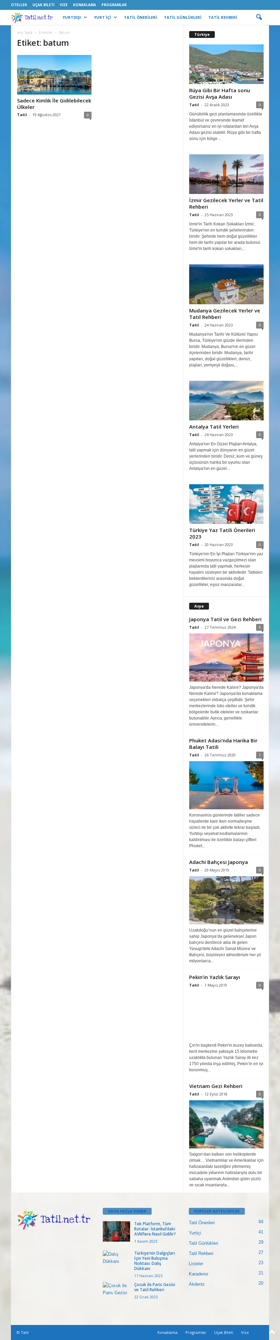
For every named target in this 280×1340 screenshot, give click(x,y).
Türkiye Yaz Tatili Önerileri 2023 (222, 533)
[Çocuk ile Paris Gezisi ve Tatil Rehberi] (116, 1292)
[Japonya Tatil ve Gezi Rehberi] (226, 657)
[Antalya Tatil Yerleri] (226, 400)
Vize (64, 4)
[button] (258, 17)
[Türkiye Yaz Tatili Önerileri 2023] (226, 504)
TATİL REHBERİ (222, 17)
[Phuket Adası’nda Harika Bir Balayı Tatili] (226, 785)
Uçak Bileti (43, 4)
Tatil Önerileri (202, 1222)
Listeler (196, 1263)
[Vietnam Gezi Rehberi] (226, 1124)
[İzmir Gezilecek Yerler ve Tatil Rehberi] (226, 174)
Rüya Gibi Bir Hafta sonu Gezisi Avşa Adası (219, 93)
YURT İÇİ (102, 17)
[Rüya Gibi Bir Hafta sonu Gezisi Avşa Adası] (226, 64)
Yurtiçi (195, 1233)
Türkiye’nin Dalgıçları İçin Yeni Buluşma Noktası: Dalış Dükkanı (154, 1260)
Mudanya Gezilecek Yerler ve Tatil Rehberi (224, 313)
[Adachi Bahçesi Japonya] (226, 900)
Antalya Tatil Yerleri (214, 426)
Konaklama (84, 4)
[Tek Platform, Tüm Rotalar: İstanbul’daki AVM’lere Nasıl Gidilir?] (116, 1231)
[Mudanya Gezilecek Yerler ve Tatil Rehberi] (226, 284)
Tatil (22, 114)
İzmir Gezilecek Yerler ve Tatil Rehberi (226, 203)
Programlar (114, 4)
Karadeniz (199, 1273)
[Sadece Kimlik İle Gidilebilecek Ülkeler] (54, 75)
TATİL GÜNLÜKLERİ (182, 17)
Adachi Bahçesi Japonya (218, 862)
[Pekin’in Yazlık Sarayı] (226, 1015)
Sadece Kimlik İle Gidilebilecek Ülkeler (54, 103)
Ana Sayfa (24, 32)
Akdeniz (197, 1284)
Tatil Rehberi (201, 1253)
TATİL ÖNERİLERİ (140, 17)
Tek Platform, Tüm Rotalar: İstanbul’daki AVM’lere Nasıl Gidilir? (155, 1229)
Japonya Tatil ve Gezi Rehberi (225, 619)
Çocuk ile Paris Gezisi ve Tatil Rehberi (154, 1287)
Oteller (19, 4)
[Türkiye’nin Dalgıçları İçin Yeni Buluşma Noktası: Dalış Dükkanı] (116, 1261)
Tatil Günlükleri (203, 1243)
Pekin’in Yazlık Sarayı (214, 977)
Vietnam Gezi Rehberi (215, 1086)
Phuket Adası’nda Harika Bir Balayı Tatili (223, 743)
